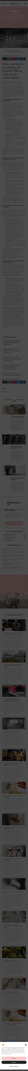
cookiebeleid (22, 1052)
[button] (26, 1045)
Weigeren (14, 1062)
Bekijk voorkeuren (14, 1066)
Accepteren (14, 1058)
